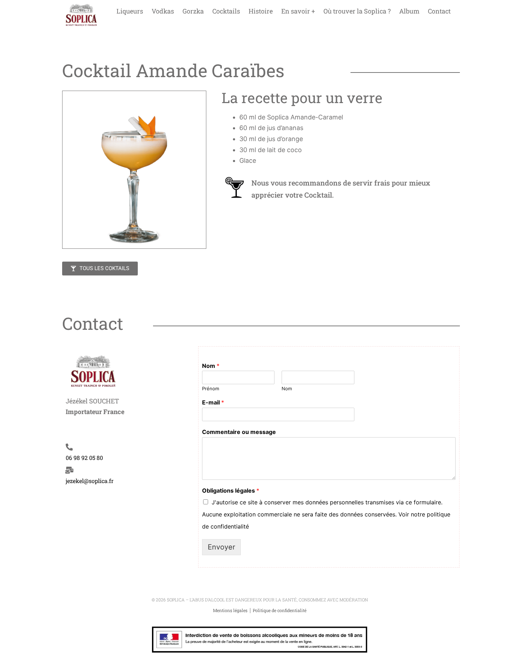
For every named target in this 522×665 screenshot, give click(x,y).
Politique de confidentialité (279, 610)
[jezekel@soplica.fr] (69, 470)
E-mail (213, 402)
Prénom (210, 388)
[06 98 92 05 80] (69, 447)
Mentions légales (231, 610)
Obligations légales (230, 490)
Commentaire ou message (239, 431)
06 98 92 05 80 (84, 457)
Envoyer (221, 547)
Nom (210, 365)
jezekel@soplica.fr (90, 480)
